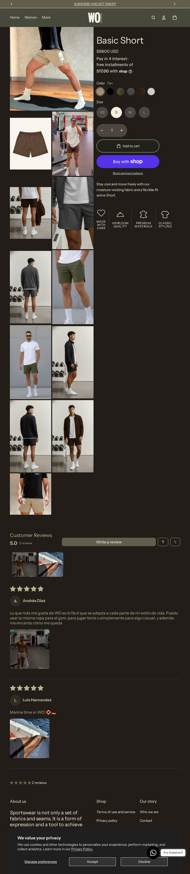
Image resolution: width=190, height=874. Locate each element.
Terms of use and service (115, 812)
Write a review (109, 541)
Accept (92, 861)
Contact (146, 820)
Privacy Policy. (82, 849)
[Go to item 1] (24, 564)
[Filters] (163, 542)
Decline (144, 861)
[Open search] (153, 17)
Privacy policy (106, 820)
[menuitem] (46, 17)
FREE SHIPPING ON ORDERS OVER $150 (95, 4)
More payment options (128, 173)
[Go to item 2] (51, 564)
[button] (29, 649)
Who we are (149, 812)
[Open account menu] (163, 17)
